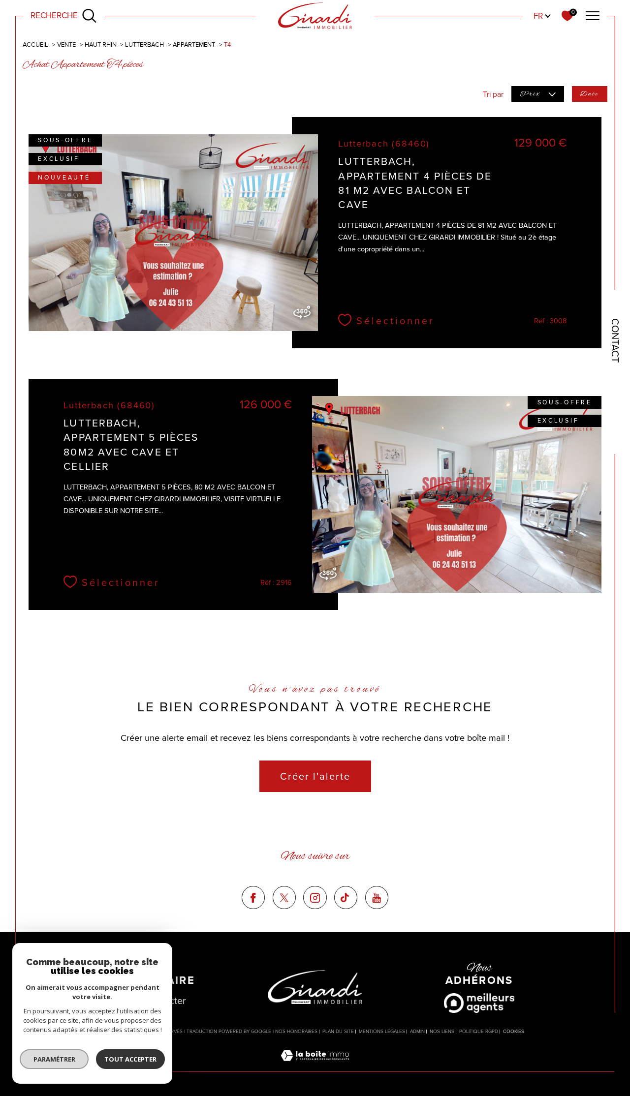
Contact (615, 340)
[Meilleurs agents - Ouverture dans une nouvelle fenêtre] (479, 1003)
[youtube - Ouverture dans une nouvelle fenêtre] (376, 897)
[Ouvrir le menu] (592, 15)
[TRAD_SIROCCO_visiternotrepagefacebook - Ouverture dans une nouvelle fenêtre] (253, 897)
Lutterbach (144, 44)
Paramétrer (54, 1059)
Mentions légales (382, 1031)
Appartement (194, 44)
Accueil (35, 44)
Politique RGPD (478, 1031)
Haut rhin (101, 44)
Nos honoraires (296, 1031)
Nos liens (442, 1031)
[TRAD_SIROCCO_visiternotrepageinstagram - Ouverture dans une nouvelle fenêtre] (314, 897)
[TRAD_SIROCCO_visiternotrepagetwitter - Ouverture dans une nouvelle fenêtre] (284, 897)
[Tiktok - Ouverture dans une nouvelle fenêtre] (345, 897)
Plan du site (338, 1031)
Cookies (513, 1032)
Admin (417, 1031)
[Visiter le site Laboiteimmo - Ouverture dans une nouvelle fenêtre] (315, 1065)
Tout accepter (130, 1059)
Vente (66, 44)
